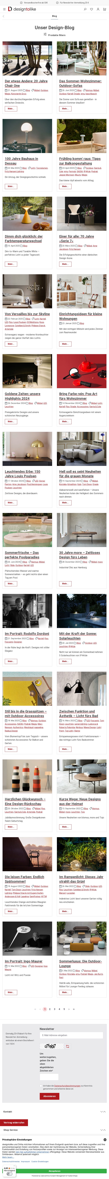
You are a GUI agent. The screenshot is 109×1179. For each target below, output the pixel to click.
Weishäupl (28, 727)
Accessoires (83, 406)
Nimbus (79, 727)
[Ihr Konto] (98, 9)
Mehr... (11, 109)
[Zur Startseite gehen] (22, 9)
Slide (12, 565)
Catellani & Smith (23, 325)
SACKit (80, 171)
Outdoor (44, 90)
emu (83, 94)
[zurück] (3, 16)
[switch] (9, 1174)
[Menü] (4, 9)
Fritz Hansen (75, 249)
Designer (18, 642)
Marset (62, 893)
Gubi (79, 484)
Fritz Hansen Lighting (14, 171)
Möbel (37, 90)
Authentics (18, 727)
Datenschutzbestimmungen (67, 1086)
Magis (7, 94)
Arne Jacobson (19, 484)
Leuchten (9, 406)
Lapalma (25, 896)
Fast (61, 977)
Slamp (77, 731)
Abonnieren (49, 1096)
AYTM (44, 896)
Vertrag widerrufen (14, 1122)
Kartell (70, 94)
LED (6, 322)
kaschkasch (91, 94)
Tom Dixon (87, 484)
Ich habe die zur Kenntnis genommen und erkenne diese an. (67, 1087)
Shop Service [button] (10, 1130)
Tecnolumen (42, 168)
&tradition (71, 484)
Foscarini (9, 642)
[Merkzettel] (91, 9)
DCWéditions (33, 322)
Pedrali (94, 171)
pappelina (38, 727)
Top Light (69, 731)
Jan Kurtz (98, 974)
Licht (33, 168)
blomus (89, 90)
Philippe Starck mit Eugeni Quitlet (28, 893)
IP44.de (87, 171)
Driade (77, 94)
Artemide (9, 329)
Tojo (83, 812)
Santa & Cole (95, 406)
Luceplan (71, 893)
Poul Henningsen (34, 484)
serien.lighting (81, 724)
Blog (28, 90)
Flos (11, 322)
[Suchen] (85, 9)
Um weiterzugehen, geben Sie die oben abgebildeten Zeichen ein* (48, 1062)
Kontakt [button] (7, 1111)
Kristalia (63, 484)
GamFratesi (35, 896)
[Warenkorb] (104, 9)
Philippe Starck (38, 325)
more (100, 562)
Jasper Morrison (66, 175)
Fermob (72, 171)
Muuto (78, 175)
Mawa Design (90, 727)
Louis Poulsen (19, 322)
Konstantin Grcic (18, 94)
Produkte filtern (56, 35)
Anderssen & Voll (12, 896)
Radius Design (11, 731)
